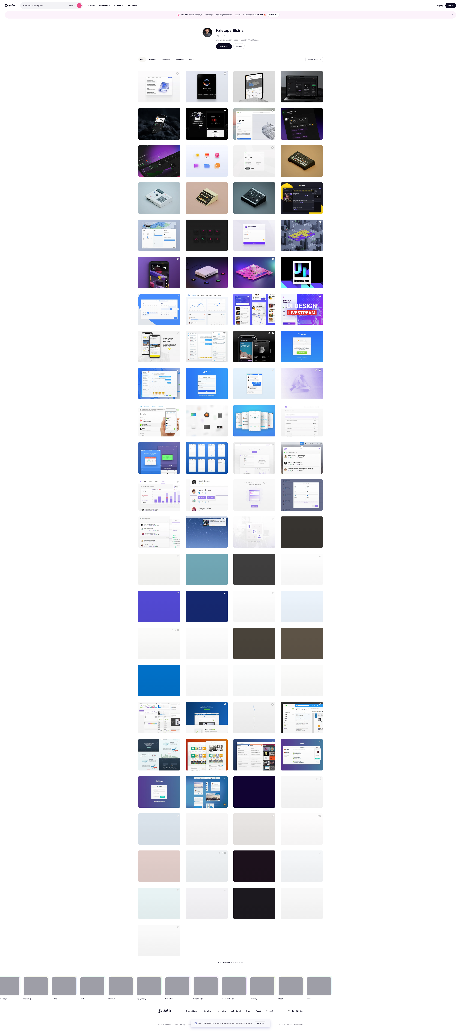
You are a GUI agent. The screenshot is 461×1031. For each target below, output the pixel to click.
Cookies (190, 1024)
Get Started (273, 15)
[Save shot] (171, 98)
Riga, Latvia (221, 35)
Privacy (182, 1024)
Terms (175, 1024)
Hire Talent (103, 5)
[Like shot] (176, 98)
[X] (289, 1011)
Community (132, 5)
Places (289, 1024)
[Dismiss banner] (268, 1021)
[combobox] (43, 5)
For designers (191, 1011)
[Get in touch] (166, 98)
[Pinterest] (301, 1011)
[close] (452, 15)
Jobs (278, 1024)
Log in (450, 5)
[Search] (79, 5)
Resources (298, 1024)
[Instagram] (297, 1011)
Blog (248, 1011)
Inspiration (221, 1011)
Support (269, 1011)
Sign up (440, 6)
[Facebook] (293, 1011)
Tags (283, 1024)
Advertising (236, 1011)
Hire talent (207, 1011)
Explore (91, 5)
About (258, 1011)
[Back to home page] (10, 5)
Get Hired (117, 5)
